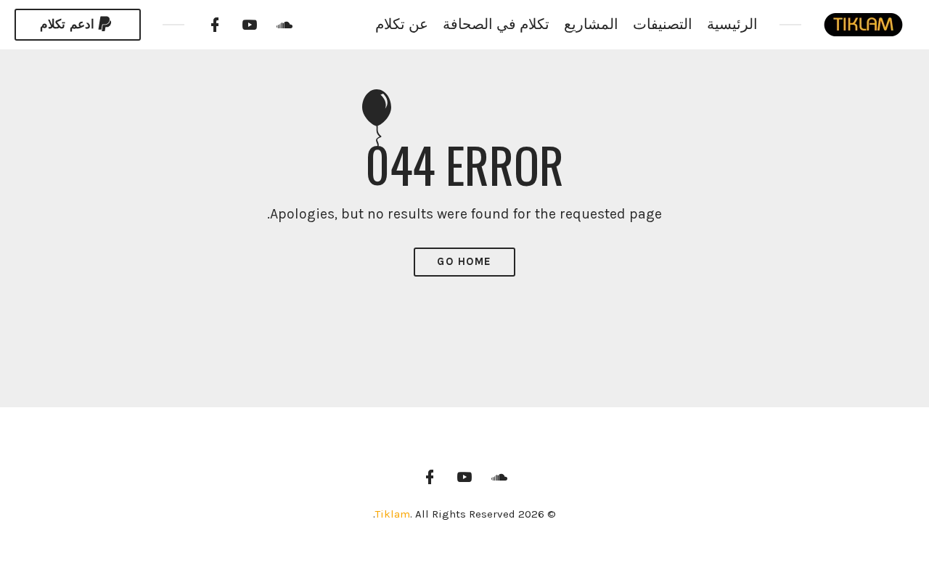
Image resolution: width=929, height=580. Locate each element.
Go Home (464, 261)
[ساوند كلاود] (284, 25)
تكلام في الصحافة (496, 24)
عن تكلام (401, 24)
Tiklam (392, 513)
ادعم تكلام (67, 24)
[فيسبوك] (215, 25)
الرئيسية (732, 24)
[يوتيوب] (250, 25)
